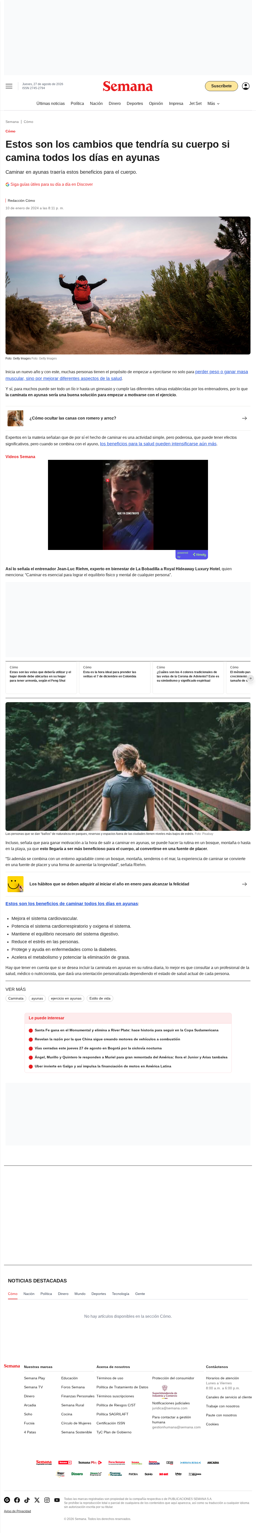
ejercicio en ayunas (66, 998)
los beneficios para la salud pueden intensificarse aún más (158, 443)
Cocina (66, 1414)
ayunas (37, 998)
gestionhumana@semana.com (176, 1427)
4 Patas (30, 1432)
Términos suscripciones (115, 1396)
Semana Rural (72, 1405)
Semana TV (33, 1387)
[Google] (7, 1500)
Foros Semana (73, 1387)
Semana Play (34, 1378)
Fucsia (29, 1423)
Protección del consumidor (173, 1378)
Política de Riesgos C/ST (116, 1405)
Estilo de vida (100, 998)
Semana (12, 122)
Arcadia (30, 1405)
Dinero (29, 1396)
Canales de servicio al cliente (229, 1397)
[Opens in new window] (17, 1500)
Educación (69, 1378)
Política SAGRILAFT (112, 1414)
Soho (28, 1414)
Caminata (16, 998)
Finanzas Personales (77, 1396)
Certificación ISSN (110, 1423)
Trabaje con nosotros (223, 1406)
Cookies (212, 1424)
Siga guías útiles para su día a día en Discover (51, 184)
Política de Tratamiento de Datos (122, 1387)
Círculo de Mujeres (76, 1423)
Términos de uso (109, 1378)
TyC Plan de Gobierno (114, 1432)
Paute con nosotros (221, 1415)
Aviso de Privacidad (23, 1511)
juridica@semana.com (170, 1408)
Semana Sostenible (76, 1432)
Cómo (28, 122)
